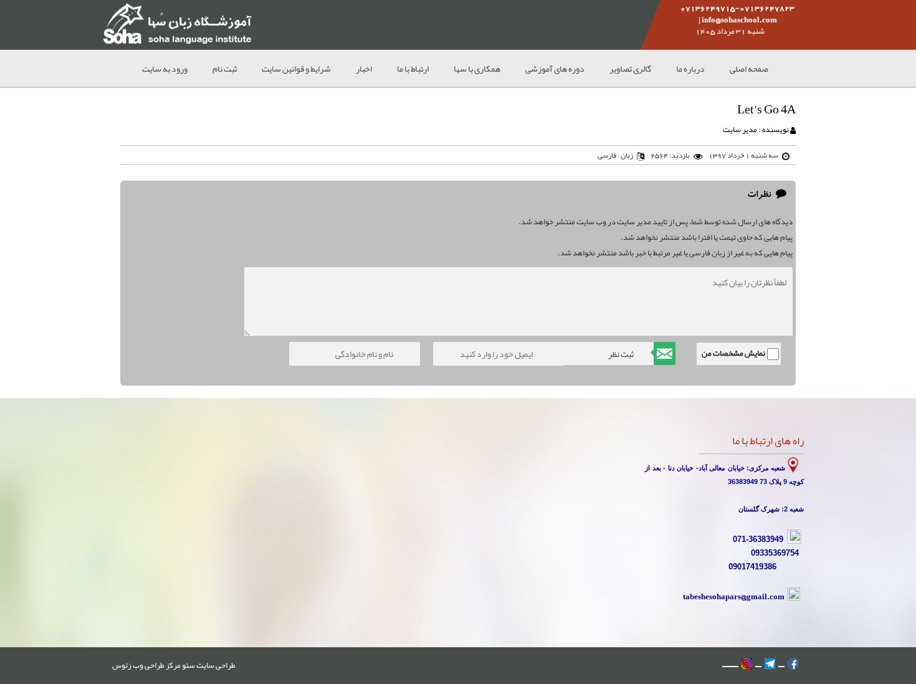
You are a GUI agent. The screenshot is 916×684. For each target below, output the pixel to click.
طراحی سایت (215, 665)
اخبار (364, 68)
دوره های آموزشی (554, 68)
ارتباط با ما (413, 68)
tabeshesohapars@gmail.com (734, 596)
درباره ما (690, 68)
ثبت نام (224, 68)
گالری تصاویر (630, 68)
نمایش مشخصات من (733, 353)
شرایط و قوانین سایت (296, 68)
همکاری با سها (477, 68)
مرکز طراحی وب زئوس (146, 665)
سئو (188, 665)
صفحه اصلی (749, 68)
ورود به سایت (165, 68)
